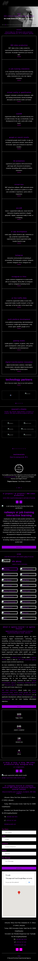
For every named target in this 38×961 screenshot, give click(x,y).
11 (18, 24)
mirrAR (19, 208)
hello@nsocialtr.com (10, 824)
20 (32, 24)
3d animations (19, 161)
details (19, 547)
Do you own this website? (12, 882)
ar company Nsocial (26, 477)
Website (4, 850)
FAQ (19, 956)
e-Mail (3, 836)
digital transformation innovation (19, 362)
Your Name (5, 829)
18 (29, 24)
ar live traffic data (19, 298)
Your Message (6, 858)
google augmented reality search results (13, 777)
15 (24, 24)
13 (21, 24)
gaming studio (19, 340)
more (19, 706)
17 (27, 24)
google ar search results (19, 137)
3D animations (27, 694)
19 (30, 24)
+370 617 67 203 (11, 820)
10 (16, 24)
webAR (19, 114)
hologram (19, 255)
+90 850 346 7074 (12, 816)
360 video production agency (27, 659)
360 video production (19, 45)
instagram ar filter (19, 276)
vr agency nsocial (16, 657)
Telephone (5, 843)
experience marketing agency (27, 682)
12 (19, 24)
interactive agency (10, 685)
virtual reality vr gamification (19, 92)
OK (29, 882)
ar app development (19, 231)
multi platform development (19, 319)
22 (35, 24)
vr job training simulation (19, 69)
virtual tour (19, 184)
